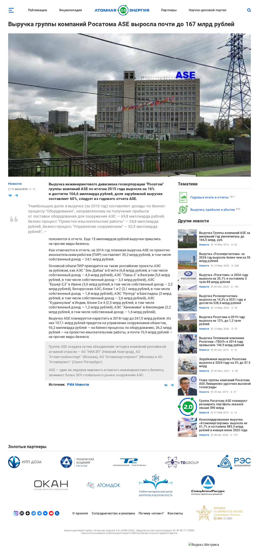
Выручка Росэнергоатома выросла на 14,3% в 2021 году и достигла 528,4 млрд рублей (222, 299)
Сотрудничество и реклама (113, 513)
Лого (123, 10)
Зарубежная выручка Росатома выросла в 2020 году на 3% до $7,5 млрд (224, 362)
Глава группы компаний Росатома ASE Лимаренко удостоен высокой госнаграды (225, 383)
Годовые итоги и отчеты (209, 197)
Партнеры (169, 10)
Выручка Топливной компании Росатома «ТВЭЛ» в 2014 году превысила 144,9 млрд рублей (221, 341)
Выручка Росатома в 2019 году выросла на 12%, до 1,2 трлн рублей (222, 320)
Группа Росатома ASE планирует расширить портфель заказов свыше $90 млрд (223, 404)
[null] (10, 195)
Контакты (175, 513)
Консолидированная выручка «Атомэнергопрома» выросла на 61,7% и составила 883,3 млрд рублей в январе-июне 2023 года (223, 425)
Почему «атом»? (151, 513)
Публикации (37, 10)
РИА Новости (78, 384)
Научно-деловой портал (208, 10)
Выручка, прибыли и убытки (212, 210)
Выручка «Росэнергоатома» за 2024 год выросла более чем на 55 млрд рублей (224, 257)
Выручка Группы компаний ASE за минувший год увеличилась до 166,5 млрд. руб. (224, 236)
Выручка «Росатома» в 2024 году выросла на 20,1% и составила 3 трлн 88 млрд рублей (223, 278)
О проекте (80, 513)
